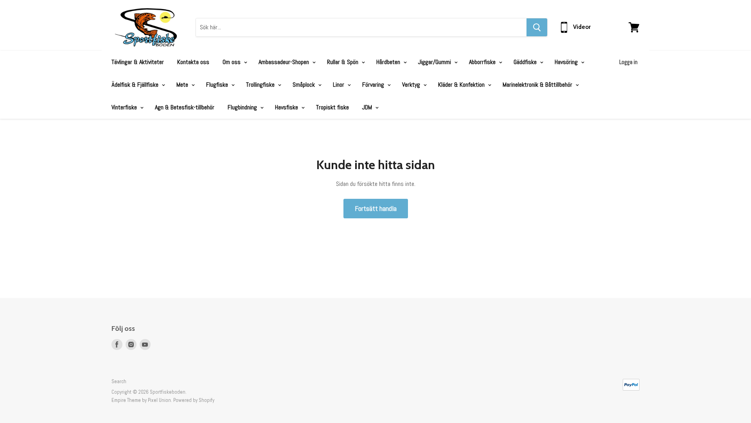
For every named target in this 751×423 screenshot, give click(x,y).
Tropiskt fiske (332, 107)
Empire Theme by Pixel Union (141, 400)
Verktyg (412, 84)
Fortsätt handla (376, 208)
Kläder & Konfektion (462, 84)
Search (118, 381)
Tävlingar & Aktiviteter (137, 62)
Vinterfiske (124, 107)
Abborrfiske (483, 62)
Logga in (628, 62)
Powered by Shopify (193, 400)
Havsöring (567, 62)
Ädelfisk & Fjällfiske (135, 84)
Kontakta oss (193, 62)
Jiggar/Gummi (435, 62)
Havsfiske (287, 107)
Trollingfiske (261, 84)
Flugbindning (243, 107)
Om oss (232, 62)
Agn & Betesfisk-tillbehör (184, 107)
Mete (183, 84)
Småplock (304, 84)
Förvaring (374, 84)
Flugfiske (218, 84)
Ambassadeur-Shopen (285, 62)
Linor (339, 84)
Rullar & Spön (343, 62)
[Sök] (536, 27)
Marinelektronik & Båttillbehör (538, 84)
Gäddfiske (526, 62)
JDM (368, 107)
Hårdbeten (389, 62)
